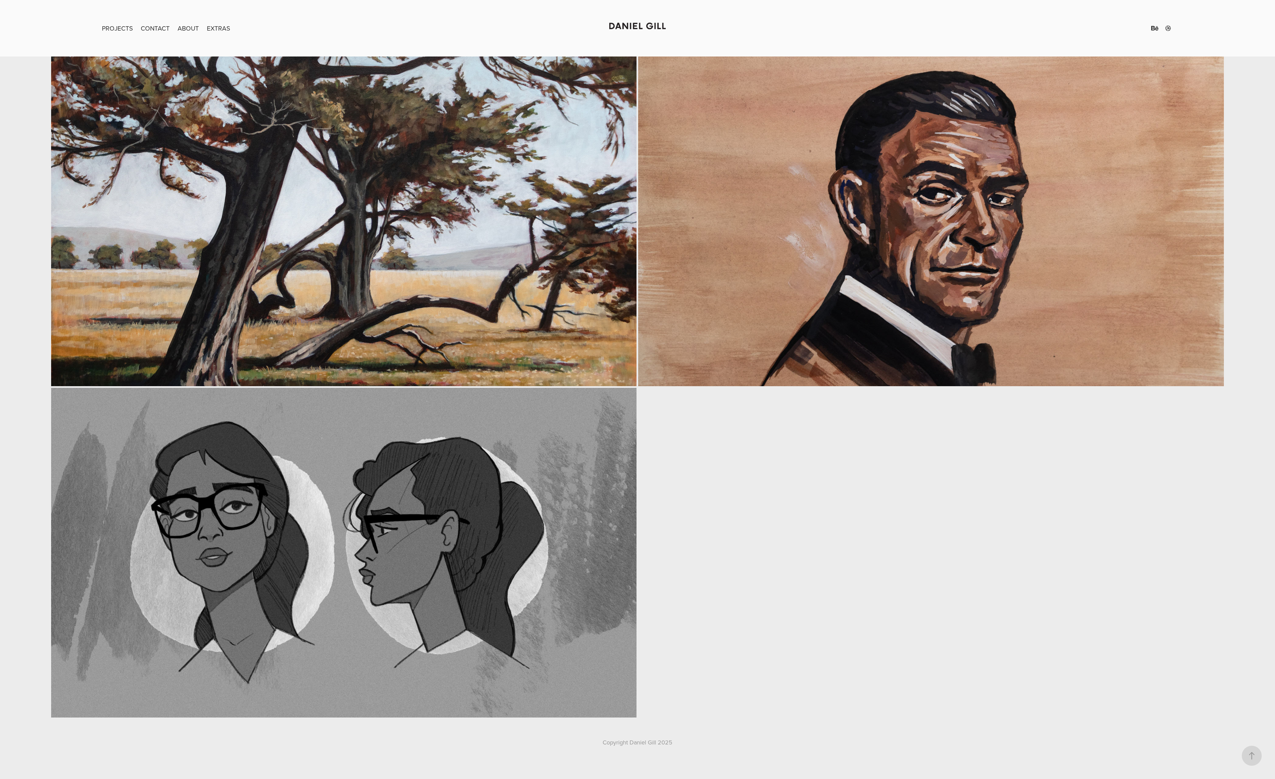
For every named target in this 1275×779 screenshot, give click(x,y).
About (188, 28)
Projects (117, 28)
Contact (155, 28)
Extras (218, 28)
